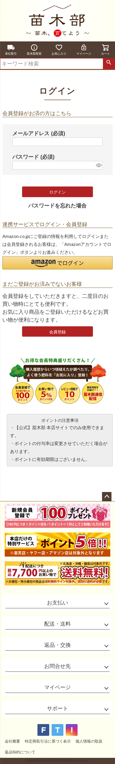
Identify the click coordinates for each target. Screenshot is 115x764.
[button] (57, 262)
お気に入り (59, 53)
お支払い (57, 603)
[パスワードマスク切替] (98, 165)
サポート (57, 708)
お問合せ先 (57, 666)
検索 (109, 63)
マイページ (83, 53)
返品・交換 (57, 645)
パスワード (33, 157)
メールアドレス (38, 133)
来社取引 (11, 53)
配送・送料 (57, 624)
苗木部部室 (34, 53)
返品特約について (20, 752)
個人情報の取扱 (88, 741)
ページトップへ (106, 496)
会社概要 (12, 741)
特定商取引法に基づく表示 (48, 741)
